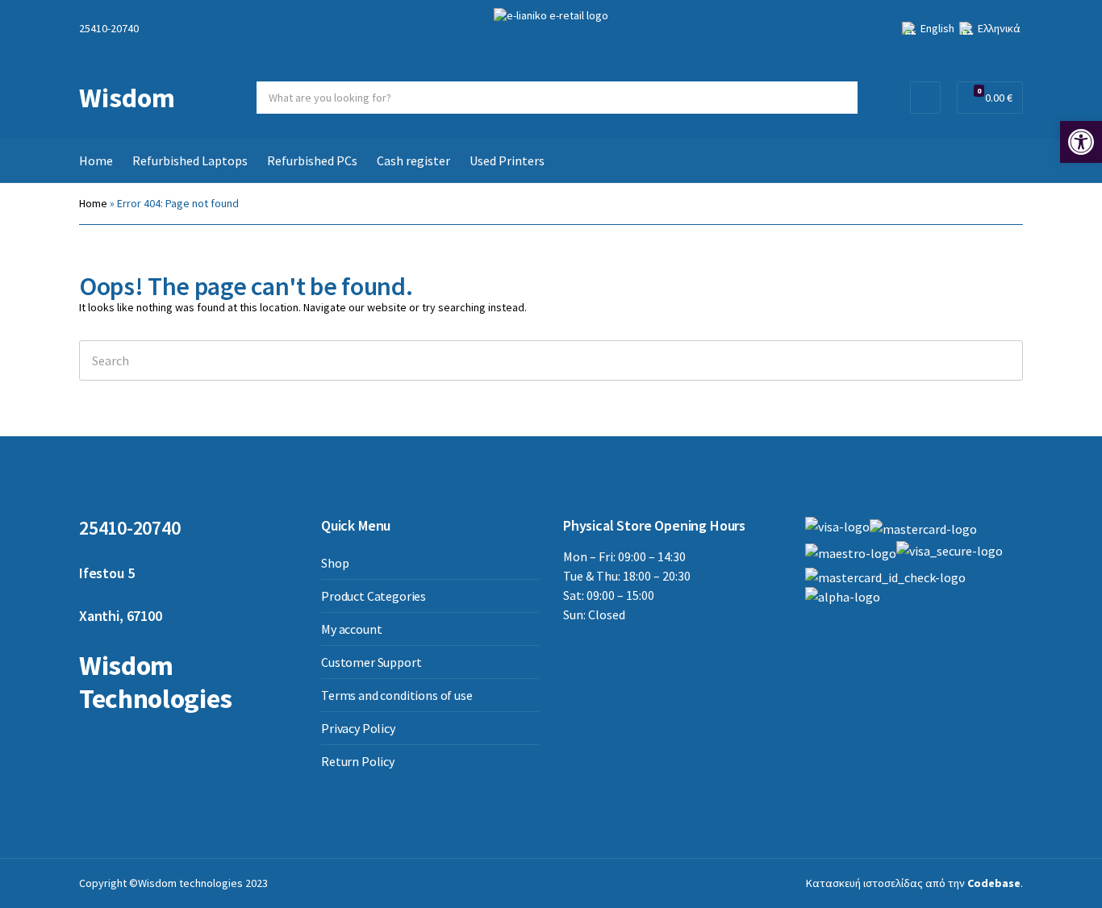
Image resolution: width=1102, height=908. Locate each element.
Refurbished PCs (312, 160)
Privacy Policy (358, 728)
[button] (1081, 142)
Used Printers (507, 160)
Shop (335, 563)
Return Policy (357, 761)
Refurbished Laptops (190, 160)
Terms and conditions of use (397, 695)
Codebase (994, 883)
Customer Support (371, 662)
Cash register (413, 160)
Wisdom (127, 98)
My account (351, 629)
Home (96, 160)
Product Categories (373, 596)
